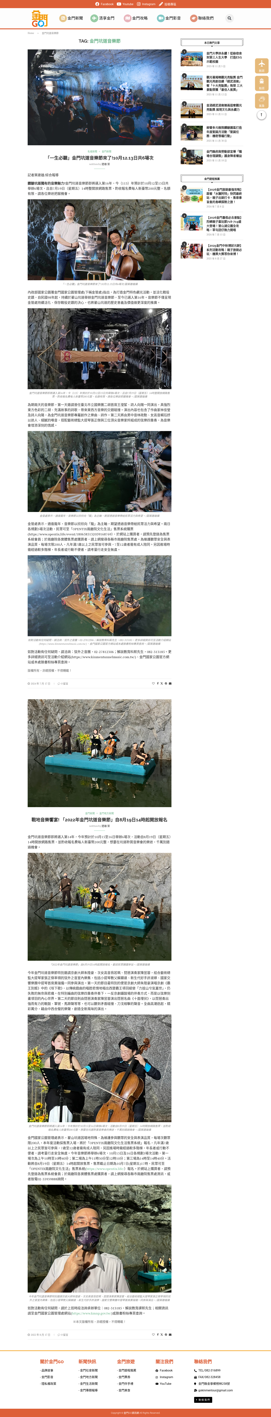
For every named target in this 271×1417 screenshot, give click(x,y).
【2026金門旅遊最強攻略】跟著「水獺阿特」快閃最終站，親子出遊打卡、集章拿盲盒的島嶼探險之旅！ (224, 196)
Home (31, 33)
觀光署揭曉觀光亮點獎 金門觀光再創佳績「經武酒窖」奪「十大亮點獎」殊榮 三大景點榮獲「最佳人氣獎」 (224, 83)
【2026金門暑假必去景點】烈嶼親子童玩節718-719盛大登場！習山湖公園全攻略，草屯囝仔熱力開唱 (224, 224)
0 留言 (64, 683)
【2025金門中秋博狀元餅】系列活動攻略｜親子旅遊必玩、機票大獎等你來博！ (224, 250)
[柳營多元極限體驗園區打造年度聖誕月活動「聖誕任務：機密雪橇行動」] (192, 133)
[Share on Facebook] (158, 683)
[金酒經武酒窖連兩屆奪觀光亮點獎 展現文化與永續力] (192, 110)
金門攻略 (140, 18)
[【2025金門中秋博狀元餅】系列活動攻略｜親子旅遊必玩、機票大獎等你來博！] (192, 251)
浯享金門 (106, 18)
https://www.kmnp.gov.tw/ (91, 1313)
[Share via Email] (170, 683)
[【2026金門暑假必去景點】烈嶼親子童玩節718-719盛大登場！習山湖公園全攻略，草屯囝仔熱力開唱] (192, 223)
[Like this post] (153, 683)
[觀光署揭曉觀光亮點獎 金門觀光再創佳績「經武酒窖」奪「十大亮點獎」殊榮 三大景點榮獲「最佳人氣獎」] (192, 82)
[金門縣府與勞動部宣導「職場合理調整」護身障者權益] (192, 157)
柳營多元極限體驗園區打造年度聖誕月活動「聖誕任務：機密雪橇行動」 (224, 132)
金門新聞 (75, 18)
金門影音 (173, 18)
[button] (229, 18)
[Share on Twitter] (161, 683)
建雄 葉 (106, 164)
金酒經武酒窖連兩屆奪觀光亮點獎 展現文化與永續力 (224, 107)
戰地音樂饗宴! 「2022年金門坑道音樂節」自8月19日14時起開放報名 (99, 819)
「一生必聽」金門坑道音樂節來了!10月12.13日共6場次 (99, 158)
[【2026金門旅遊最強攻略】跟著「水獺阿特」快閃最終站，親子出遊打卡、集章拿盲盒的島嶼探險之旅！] (192, 195)
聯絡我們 (206, 18)
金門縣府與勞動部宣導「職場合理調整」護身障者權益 (224, 153)
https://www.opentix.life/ (105, 1168)
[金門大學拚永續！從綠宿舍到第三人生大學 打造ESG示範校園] (192, 58)
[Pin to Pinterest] (166, 683)
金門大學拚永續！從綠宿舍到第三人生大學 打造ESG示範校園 (224, 57)
